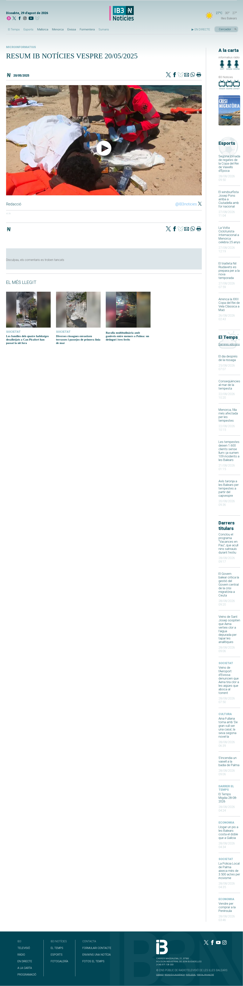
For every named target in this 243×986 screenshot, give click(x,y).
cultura (225, 714)
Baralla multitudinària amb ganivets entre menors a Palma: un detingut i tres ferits (127, 336)
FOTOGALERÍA (59, 961)
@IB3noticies (186, 204)
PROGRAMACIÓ (26, 974)
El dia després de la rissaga (228, 358)
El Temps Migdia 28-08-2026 (228, 797)
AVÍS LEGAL (191, 975)
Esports (28, 29)
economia (226, 822)
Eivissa (71, 29)
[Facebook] (19, 18)
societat (226, 663)
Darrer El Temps (226, 788)
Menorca (58, 29)
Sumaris (104, 29)
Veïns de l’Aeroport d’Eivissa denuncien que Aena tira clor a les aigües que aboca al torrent (229, 680)
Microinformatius (21, 47)
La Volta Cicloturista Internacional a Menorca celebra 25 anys (229, 235)
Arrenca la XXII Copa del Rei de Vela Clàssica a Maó (229, 304)
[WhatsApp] (192, 75)
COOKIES (159, 975)
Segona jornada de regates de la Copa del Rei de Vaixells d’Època (229, 163)
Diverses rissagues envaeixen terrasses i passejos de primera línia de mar (78, 339)
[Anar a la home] (9, 18)
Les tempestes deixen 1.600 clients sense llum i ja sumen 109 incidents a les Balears (229, 451)
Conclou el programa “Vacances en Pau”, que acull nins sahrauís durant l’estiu (228, 543)
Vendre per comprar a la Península (227, 907)
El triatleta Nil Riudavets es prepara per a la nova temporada (229, 271)
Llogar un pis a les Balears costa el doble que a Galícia (228, 832)
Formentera (87, 29)
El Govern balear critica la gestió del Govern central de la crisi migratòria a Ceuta (229, 584)
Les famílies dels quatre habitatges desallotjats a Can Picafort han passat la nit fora (27, 339)
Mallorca (42, 29)
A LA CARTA (24, 968)
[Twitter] (168, 75)
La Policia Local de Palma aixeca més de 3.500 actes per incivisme (229, 871)
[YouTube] (31, 18)
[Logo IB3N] (121, 13)
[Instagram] (25, 18)
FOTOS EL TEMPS (93, 961)
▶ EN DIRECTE (201, 29)
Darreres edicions (229, 344)
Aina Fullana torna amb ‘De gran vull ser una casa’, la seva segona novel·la (228, 727)
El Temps (14, 29)
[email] (186, 75)
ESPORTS (56, 954)
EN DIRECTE (24, 961)
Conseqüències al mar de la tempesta (229, 384)
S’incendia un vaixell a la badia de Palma (229, 761)
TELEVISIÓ (23, 948)
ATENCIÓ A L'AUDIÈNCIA (175, 975)
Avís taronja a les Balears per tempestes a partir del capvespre (229, 488)
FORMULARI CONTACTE (96, 948)
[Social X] (14, 18)
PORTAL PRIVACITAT (205, 975)
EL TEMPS (57, 948)
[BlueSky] (37, 18)
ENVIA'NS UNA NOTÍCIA (96, 954)
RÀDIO (21, 954)
